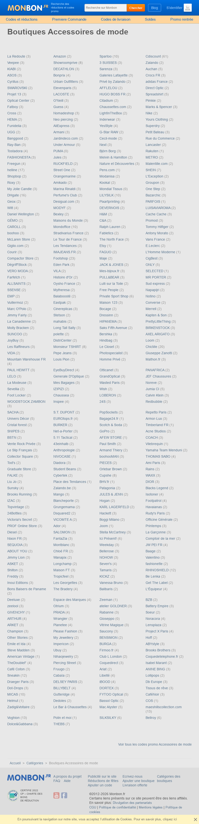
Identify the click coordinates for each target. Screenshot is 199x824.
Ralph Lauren (110, 227)
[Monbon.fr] (28, 7)
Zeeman (106, 600)
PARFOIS (153, 201)
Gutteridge (62, 694)
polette (59, 334)
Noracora (153, 619)
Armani (59, 132)
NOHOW (107, 557)
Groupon (153, 183)
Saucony (107, 631)
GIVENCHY (16, 612)
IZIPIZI (59, 389)
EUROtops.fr (63, 418)
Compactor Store (20, 258)
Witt (10, 208)
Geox (12, 201)
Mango (59, 494)
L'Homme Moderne (161, 252)
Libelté (105, 675)
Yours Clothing (157, 119)
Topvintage (16, 507)
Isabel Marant (157, 663)
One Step (153, 189)
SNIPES (13, 431)
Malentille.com (157, 164)
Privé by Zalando (113, 82)
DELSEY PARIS (65, 682)
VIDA (11, 353)
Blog (154, 8)
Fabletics (107, 233)
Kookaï (105, 183)
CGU (92, 807)
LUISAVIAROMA (158, 208)
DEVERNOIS (110, 208)
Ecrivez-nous (132, 776)
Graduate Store (19, 469)
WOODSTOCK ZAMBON (26, 402)
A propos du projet (67, 776)
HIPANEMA (108, 321)
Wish (104, 389)
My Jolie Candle (20, 189)
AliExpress (61, 126)
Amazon (60, 56)
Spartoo (106, 56)
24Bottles (15, 513)
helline (12, 170)
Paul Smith (108, 444)
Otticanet (107, 370)
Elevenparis (62, 88)
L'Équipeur (154, 589)
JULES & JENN (112, 494)
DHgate (13, 195)
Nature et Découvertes (117, 164)
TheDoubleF (17, 663)
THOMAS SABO (158, 456)
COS (150, 701)
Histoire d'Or (63, 277)
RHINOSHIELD (158, 570)
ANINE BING (156, 669)
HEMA (12, 119)
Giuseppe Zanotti (159, 353)
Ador (57, 526)
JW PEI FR (154, 545)
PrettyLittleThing (159, 321)
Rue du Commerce (161, 138)
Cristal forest (17, 425)
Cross (12, 113)
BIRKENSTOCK (158, 328)
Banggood (15, 138)
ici (175, 819)
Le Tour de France (68, 239)
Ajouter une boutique (139, 781)
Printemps (154, 526)
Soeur (151, 612)
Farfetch (14, 277)
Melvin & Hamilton (114, 157)
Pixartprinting (110, 201)
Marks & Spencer (159, 107)
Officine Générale (160, 519)
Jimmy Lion (16, 557)
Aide (67, 781)
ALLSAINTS (16, 284)
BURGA (106, 644)
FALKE (13, 475)
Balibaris (107, 589)
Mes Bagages (64, 383)
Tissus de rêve (157, 688)
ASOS (12, 75)
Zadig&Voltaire (19, 707)
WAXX (151, 475)
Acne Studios (156, 431)
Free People (109, 290)
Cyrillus (13, 82)
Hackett (106, 513)
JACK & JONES (112, 265)
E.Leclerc (153, 246)
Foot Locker (17, 395)
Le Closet (107, 347)
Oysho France (64, 284)
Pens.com (108, 170)
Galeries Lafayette (114, 75)
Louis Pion (61, 359)
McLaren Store (19, 239)
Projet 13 (14, 94)
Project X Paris (157, 631)
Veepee (13, 63)
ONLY (151, 265)
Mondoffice (62, 227)
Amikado (60, 183)
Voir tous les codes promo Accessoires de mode (155, 744)
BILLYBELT (62, 688)
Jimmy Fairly (17, 315)
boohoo (13, 233)
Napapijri (153, 290)
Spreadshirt (155, 94)
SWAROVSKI (17, 88)
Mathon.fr (153, 359)
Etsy (103, 246)
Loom (150, 340)
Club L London (111, 656)
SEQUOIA (15, 545)
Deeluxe (14, 600)
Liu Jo (12, 482)
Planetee (60, 625)
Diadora (59, 463)
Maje (104, 258)
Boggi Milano (110, 519)
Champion (15, 631)
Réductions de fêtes (103, 781)
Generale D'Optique (69, 376)
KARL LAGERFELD (115, 507)
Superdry (153, 126)
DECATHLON (64, 69)
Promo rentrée (181, 19)
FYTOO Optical (112, 694)
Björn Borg (108, 151)
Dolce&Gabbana (20, 724)
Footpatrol (154, 501)
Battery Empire (157, 606)
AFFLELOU (109, 88)
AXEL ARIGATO (158, 334)
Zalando (152, 63)
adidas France (157, 82)
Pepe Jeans (63, 353)
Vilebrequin (155, 444)
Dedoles (60, 701)
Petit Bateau (155, 132)
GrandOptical (110, 376)
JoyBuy (13, 340)
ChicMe (152, 347)
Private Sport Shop (114, 296)
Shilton (13, 570)
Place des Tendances (70, 482)
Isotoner (152, 494)
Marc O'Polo (17, 309)
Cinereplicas (63, 309)
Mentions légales (151, 807)
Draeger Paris (18, 682)
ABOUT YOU (17, 551)
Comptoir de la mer (161, 538)
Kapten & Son (157, 315)
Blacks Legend (157, 488)
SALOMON (62, 532)
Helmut (13, 701)
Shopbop (14, 176)
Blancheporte (64, 501)
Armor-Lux (154, 418)
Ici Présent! (109, 538)
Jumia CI (153, 389)
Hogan (105, 501)
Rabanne (107, 612)
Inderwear (108, 119)
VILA (57, 271)
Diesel (12, 532)
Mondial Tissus (111, 189)
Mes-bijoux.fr (110, 271)
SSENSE (14, 290)
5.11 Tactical (63, 437)
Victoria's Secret (20, 519)
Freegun (14, 164)
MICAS (13, 694)
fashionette (155, 564)
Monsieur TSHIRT (67, 347)
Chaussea (61, 395)
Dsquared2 (62, 513)
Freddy (13, 576)
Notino (151, 296)
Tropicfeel (61, 576)
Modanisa (108, 176)
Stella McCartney (113, 532)
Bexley (59, 214)
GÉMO (13, 220)
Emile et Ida (16, 644)
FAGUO (106, 252)
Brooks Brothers (158, 650)
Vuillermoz (15, 302)
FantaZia (60, 538)
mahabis (60, 321)
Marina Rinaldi (64, 189)
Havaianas (154, 507)
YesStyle (107, 126)
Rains (150, 469)
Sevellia (13, 389)
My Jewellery (63, 637)
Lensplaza (154, 625)
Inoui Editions (18, 583)
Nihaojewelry (63, 656)
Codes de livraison (115, 19)
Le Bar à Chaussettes (70, 707)
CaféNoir (153, 694)
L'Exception (155, 176)
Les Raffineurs (19, 347)
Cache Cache (156, 214)
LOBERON (108, 395)
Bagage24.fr (109, 418)
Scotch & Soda (111, 425)
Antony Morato (157, 233)
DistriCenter (63, 340)
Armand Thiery (111, 450)
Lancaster (154, 145)
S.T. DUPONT (64, 412)
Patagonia (108, 488)
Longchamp (63, 564)
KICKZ (105, 576)
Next (104, 145)
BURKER (60, 425)
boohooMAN (110, 456)
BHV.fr (105, 482)
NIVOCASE (62, 456)
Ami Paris (153, 463)
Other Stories (18, 637)
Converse (153, 302)
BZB (149, 600)
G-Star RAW (109, 132)
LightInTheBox (111, 113)
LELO (12, 376)
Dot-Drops (15, 688)
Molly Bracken (18, 328)
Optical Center (18, 100)
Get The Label (157, 583)
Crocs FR (153, 75)
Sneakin (14, 675)
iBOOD (105, 682)
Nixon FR (15, 538)
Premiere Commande (69, 19)
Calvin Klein (155, 395)
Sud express (156, 284)
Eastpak (60, 302)
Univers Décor (18, 418)
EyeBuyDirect (64, 370)
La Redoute (16, 56)
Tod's (11, 463)
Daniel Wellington (21, 214)
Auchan (152, 69)
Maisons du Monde (68, 220)
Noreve (152, 383)
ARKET (13, 625)
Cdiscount (154, 56)
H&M (104, 214)
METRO (152, 157)
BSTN (12, 437)
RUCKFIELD (63, 164)
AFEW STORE (111, 437)
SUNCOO (15, 334)
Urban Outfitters (66, 82)
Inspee (59, 402)
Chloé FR (61, 551)
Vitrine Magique (112, 625)
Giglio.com (16, 246)
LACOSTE (61, 94)
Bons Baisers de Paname (26, 589)
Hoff (149, 637)
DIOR (150, 482)
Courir (12, 252)
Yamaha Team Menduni (164, 450)
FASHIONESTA (19, 157)
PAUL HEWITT (19, 370)
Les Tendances (65, 246)
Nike (149, 113)
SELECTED (155, 271)
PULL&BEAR (110, 277)
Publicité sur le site (102, 776)
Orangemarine (65, 176)
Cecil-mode (109, 138)
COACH (152, 437)
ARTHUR (14, 619)
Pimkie (151, 100)
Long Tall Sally (64, 328)
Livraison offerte (135, 785)
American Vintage (21, 656)
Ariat (104, 669)
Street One (62, 170)
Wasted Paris (110, 383)
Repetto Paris (156, 412)
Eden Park (61, 265)
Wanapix (60, 557)
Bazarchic (154, 195)
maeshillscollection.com (164, 707)
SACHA (13, 412)
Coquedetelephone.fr (162, 656)
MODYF (60, 208)
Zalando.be (62, 488)
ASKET (13, 564)
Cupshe (106, 475)
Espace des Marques (70, 600)
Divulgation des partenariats (132, 803)
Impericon (61, 644)
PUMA (58, 151)
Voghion (14, 718)
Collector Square (20, 456)
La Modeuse (17, 383)
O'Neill (58, 100)
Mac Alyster (109, 707)
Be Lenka (153, 576)
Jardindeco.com (66, 138)
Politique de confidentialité (117, 807)
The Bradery (63, 589)
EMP (11, 296)
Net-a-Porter (63, 431)
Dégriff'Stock (17, 265)
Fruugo (59, 669)
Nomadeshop (64, 113)
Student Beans (65, 469)
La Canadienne (19, 321)
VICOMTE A (63, 519)
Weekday (107, 545)
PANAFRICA (155, 370)
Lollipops (153, 675)
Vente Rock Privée (21, 444)
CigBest (152, 258)
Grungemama (64, 507)
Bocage (106, 309)
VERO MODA (18, 271)
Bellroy (151, 718)
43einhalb (61, 444)
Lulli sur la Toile (112, 284)
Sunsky (13, 488)
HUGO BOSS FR (113, 94)
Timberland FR (157, 425)
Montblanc (61, 545)
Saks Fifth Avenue (114, 328)
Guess (58, 107)
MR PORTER (156, 277)
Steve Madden (19, 650)
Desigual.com (64, 201)
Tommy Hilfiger (157, 227)
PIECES (106, 463)
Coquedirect (109, 663)
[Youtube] (56, 795)
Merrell (151, 309)
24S (103, 402)
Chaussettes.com (113, 107)
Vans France (156, 239)
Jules (57, 157)
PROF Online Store (22, 526)
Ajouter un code (100, 785)
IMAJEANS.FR (65, 252)
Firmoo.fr (107, 650)
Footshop (61, 258)
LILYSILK (107, 195)
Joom (104, 526)
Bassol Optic (110, 701)
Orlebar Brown (111, 469)
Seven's (106, 564)
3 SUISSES (109, 63)
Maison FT (62, 570)
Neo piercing (63, 119)
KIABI (12, 69)
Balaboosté (62, 296)
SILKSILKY (108, 718)
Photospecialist (112, 353)
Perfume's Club (65, 195)
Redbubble (154, 402)
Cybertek (60, 475)
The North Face (112, 239)
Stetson (59, 315)
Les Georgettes (65, 583)
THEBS (59, 724)
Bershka (106, 334)
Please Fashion (65, 631)
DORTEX (107, 688)
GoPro (105, 431)
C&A (103, 220)
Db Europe (154, 682)
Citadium (107, 100)
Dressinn (107, 315)
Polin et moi (62, 718)
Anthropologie (64, 450)
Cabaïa (59, 675)
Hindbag (106, 340)
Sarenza (106, 69)
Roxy (11, 183)
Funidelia (14, 126)
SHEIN (151, 170)
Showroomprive (65, 63)
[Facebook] (64, 795)
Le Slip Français (20, 450)
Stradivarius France (68, 233)
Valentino (153, 557)
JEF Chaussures (159, 376)
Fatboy (13, 107)
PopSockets (109, 412)
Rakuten (152, 151)
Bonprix (59, 75)
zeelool (13, 606)
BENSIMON (109, 637)
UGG (11, 132)
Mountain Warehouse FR (26, 359)
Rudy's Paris (156, 513)
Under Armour (64, 145)
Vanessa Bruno (112, 583)
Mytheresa (62, 290)
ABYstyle (153, 644)
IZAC (11, 501)
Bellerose (107, 551)
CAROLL (14, 227)
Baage (151, 551)
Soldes (150, 19)
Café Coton (16, 669)
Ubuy (57, 650)
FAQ (57, 781)
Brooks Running (20, 494)
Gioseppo (107, 619)
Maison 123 (109, 302)
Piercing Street (65, 663)
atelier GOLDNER (114, 606)
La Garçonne (156, 532)
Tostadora (15, 151)
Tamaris (106, 570)
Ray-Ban (14, 145)
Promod (152, 220)
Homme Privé (110, 359)
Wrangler (60, 619)
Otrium (59, 606)
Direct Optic (155, 88)
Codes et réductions (22, 19)
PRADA (59, 612)
